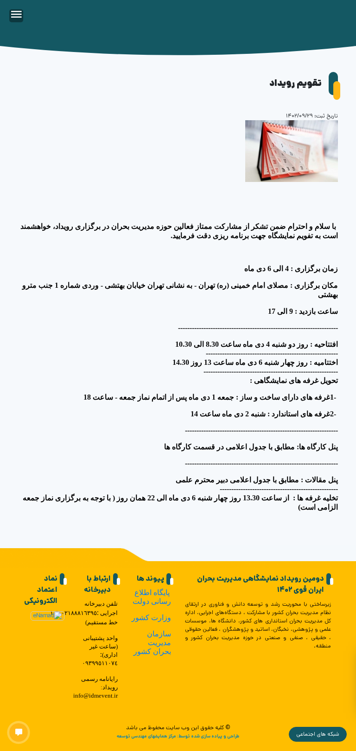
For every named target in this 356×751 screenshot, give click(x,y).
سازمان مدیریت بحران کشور (152, 642)
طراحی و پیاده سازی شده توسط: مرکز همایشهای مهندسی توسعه (178, 736)
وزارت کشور (151, 618)
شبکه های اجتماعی (317, 734)
